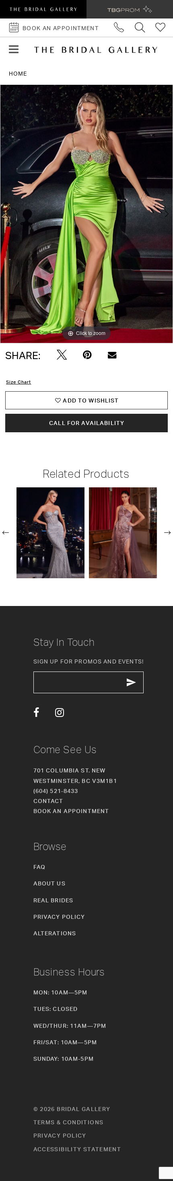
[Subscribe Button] (131, 682)
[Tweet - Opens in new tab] (62, 355)
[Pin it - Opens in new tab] (87, 355)
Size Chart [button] (18, 382)
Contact (48, 800)
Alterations (54, 933)
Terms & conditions (68, 1122)
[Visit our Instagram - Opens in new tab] (59, 713)
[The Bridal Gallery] (95, 50)
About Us (49, 883)
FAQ (39, 866)
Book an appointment (71, 810)
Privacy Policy (59, 916)
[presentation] (50, 533)
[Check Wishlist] (160, 27)
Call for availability (86, 422)
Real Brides (53, 900)
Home (18, 73)
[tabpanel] (86, 214)
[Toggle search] (140, 27)
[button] (13, 49)
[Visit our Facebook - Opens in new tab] (36, 713)
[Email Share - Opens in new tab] (112, 355)
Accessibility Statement (77, 1149)
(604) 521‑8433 (55, 790)
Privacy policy (59, 1135)
